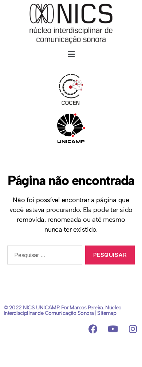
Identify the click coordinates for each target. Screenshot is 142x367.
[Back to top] (71, 347)
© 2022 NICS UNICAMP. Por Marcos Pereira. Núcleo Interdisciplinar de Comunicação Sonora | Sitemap (63, 310)
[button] (71, 54)
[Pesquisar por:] (43, 256)
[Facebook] (93, 329)
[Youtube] (113, 329)
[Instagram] (133, 329)
